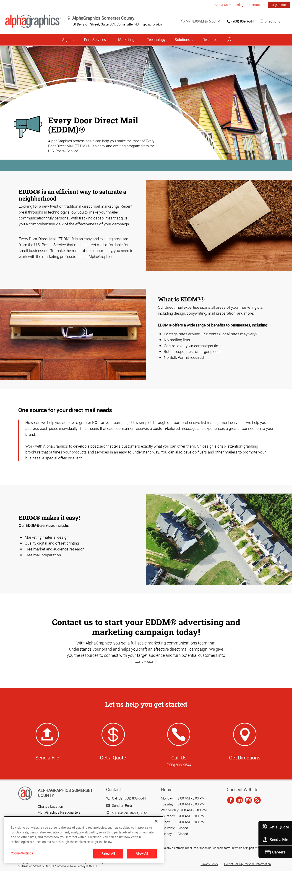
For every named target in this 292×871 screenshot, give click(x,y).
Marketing (126, 39)
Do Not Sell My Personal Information (247, 864)
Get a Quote (279, 827)
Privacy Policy (209, 864)
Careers (279, 852)
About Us (221, 5)
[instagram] (248, 800)
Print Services (95, 39)
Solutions (182, 39)
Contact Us (257, 5)
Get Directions (244, 757)
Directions (272, 21)
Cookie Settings (22, 853)
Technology (156, 39)
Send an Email (122, 805)
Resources (211, 39)
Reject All (108, 853)
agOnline (279, 5)
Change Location (50, 806)
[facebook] (231, 800)
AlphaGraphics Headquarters (59, 812)
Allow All (142, 853)
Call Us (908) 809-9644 (129, 798)
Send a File (279, 839)
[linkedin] (239, 800)
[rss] (257, 800)
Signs (66, 39)
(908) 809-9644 (242, 21)
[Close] (156, 821)
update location (152, 24)
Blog (240, 5)
